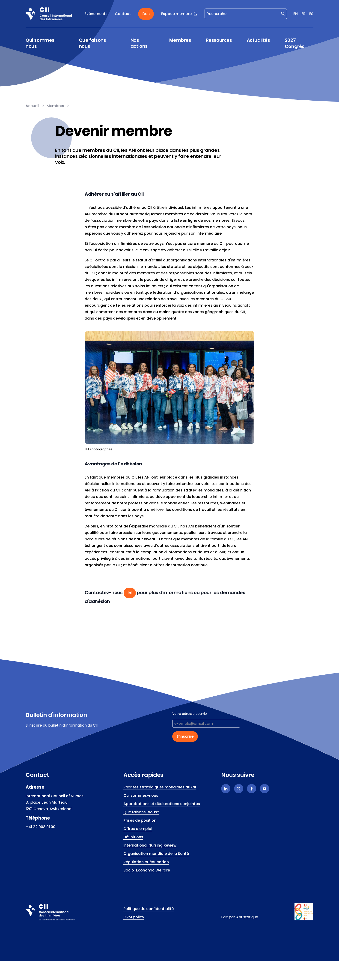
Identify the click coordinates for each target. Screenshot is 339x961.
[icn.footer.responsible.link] (303, 912)
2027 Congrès (294, 43)
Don (146, 13)
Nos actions (139, 43)
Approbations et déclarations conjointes (161, 803)
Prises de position (139, 820)
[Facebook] (251, 788)
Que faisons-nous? (141, 812)
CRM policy (133, 917)
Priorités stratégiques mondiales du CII (159, 787)
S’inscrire (185, 736)
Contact (123, 13)
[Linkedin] (225, 788)
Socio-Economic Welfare (146, 870)
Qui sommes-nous (41, 43)
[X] (238, 788)
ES (311, 13)
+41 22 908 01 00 (40, 826)
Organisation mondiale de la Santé (156, 853)
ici (130, 593)
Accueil (32, 105)
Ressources (219, 40)
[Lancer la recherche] (283, 13)
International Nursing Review (149, 845)
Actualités (258, 40)
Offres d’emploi (137, 828)
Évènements (96, 13)
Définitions (133, 837)
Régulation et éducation (146, 862)
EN (295, 13)
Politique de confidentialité (148, 908)
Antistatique (247, 917)
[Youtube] (264, 788)
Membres (180, 40)
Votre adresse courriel (190, 713)
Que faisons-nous (93, 43)
